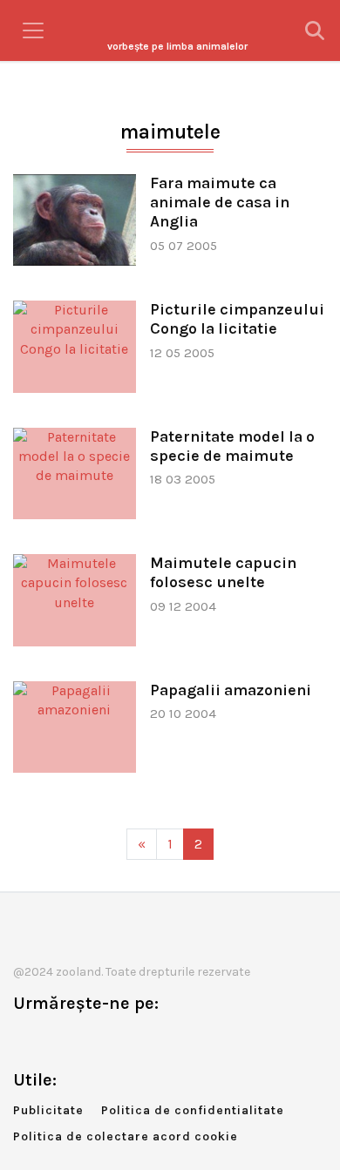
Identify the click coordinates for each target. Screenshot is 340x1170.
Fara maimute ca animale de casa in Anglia (219, 202)
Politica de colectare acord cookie (125, 1136)
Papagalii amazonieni (230, 690)
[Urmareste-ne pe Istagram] (84, 1039)
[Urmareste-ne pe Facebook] (26, 1039)
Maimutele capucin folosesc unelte (223, 572)
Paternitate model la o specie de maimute (232, 446)
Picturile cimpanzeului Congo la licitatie (237, 319)
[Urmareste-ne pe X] (55, 1039)
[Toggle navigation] (33, 30)
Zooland (177, 46)
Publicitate (48, 1110)
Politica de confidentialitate (192, 1110)
